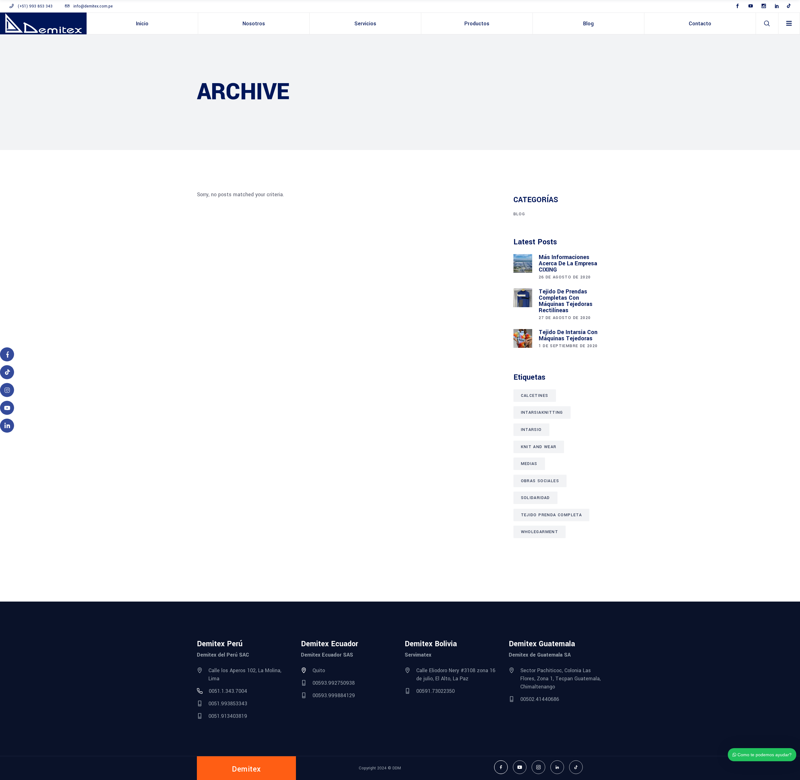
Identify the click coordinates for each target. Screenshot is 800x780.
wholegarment (539, 532)
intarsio (531, 429)
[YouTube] (520, 767)
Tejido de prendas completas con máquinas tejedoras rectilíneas (565, 301)
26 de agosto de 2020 (565, 277)
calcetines (534, 395)
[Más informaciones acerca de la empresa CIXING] (522, 263)
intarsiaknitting (542, 412)
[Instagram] (538, 767)
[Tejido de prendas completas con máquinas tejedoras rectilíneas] (522, 297)
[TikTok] (576, 767)
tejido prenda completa (551, 515)
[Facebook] (501, 767)
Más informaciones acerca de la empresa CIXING (568, 263)
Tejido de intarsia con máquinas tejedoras (568, 335)
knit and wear (539, 447)
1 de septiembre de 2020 (568, 346)
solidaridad (535, 498)
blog (519, 214)
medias (529, 464)
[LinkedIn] (557, 767)
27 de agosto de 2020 (565, 318)
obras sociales (540, 481)
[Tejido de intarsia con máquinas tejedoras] (522, 338)
